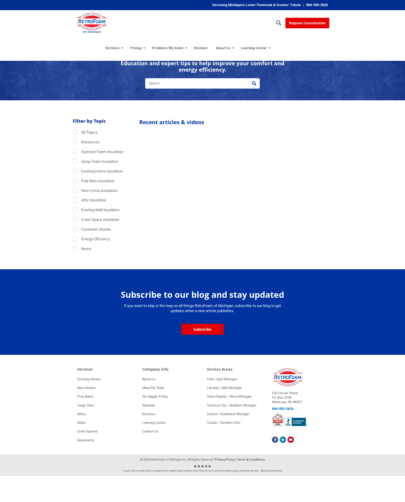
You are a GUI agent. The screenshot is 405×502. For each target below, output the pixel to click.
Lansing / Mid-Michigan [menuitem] (224, 388)
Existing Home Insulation (101, 171)
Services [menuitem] (112, 48)
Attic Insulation (93, 200)
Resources (90, 142)
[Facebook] (275, 440)
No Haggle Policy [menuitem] (155, 397)
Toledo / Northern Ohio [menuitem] (223, 423)
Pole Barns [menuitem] (85, 397)
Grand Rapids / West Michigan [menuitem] (229, 397)
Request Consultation (307, 23)
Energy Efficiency (95, 239)
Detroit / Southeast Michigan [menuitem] (228, 414)
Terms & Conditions (251, 459)
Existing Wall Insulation (100, 210)
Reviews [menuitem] (201, 48)
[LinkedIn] (283, 440)
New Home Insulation (98, 190)
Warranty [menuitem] (148, 405)
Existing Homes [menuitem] (89, 379)
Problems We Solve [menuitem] (168, 48)
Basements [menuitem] (85, 440)
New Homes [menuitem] (86, 388)
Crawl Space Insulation (99, 219)
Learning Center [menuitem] (254, 48)
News (85, 248)
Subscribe (202, 329)
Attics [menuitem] (81, 414)
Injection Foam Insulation (101, 152)
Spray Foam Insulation (99, 161)
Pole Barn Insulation (97, 181)
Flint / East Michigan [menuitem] (222, 379)
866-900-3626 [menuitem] (317, 5)
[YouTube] (291, 440)
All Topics (88, 132)
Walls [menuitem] (81, 423)
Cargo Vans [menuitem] (85, 405)
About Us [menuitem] (223, 48)
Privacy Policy (225, 459)
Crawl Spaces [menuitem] (87, 431)
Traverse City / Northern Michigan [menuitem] (231, 405)
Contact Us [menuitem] (150, 431)
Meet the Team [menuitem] (153, 388)
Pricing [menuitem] (136, 48)
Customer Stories (95, 229)
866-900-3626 (282, 409)
